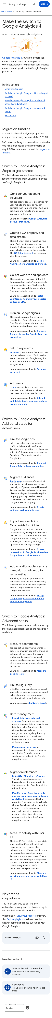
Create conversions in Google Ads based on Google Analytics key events (29, 552)
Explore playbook (15, 919)
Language (12, 1004)
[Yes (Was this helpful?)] (37, 938)
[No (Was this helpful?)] (44, 938)
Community (19, 11)
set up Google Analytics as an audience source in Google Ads (27, 598)
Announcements (33, 11)
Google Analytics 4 (12, 57)
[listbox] (14, 1008)
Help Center (6, 11)
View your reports (26, 915)
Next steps (10, 115)
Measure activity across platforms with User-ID (29, 876)
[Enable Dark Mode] (27, 1007)
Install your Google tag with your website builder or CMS (28, 299)
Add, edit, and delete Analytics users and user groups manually (29, 401)
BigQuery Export (37, 703)
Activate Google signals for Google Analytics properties (29, 334)
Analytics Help (17, 4)
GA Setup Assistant (23, 253)
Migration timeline (14, 89)
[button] (4, 4)
